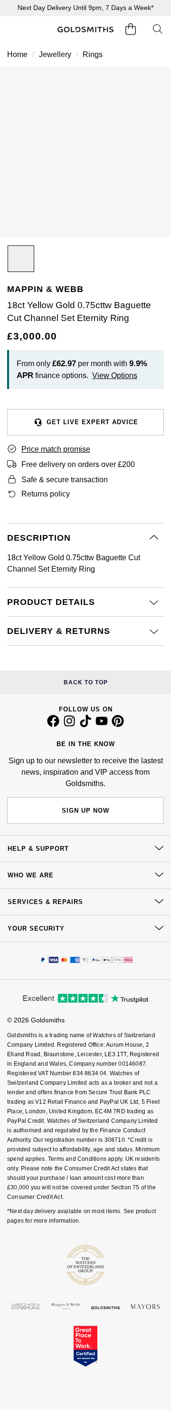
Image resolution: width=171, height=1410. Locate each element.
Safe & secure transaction (64, 480)
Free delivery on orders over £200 (78, 464)
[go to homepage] (85, 29)
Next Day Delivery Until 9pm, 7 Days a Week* (85, 7)
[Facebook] (53, 724)
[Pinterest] (118, 724)
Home (17, 54)
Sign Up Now (85, 810)
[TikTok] (85, 724)
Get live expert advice (92, 422)
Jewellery (55, 54)
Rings (93, 54)
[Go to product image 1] (21, 258)
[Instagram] (69, 724)
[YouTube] (102, 724)
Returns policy (45, 494)
